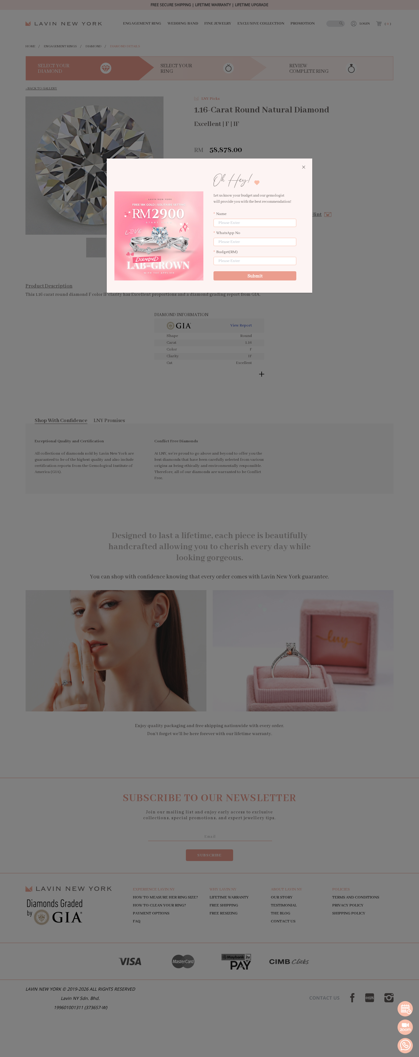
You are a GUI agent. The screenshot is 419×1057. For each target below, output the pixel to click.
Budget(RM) (227, 252)
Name (221, 214)
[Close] (303, 167)
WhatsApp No (228, 233)
